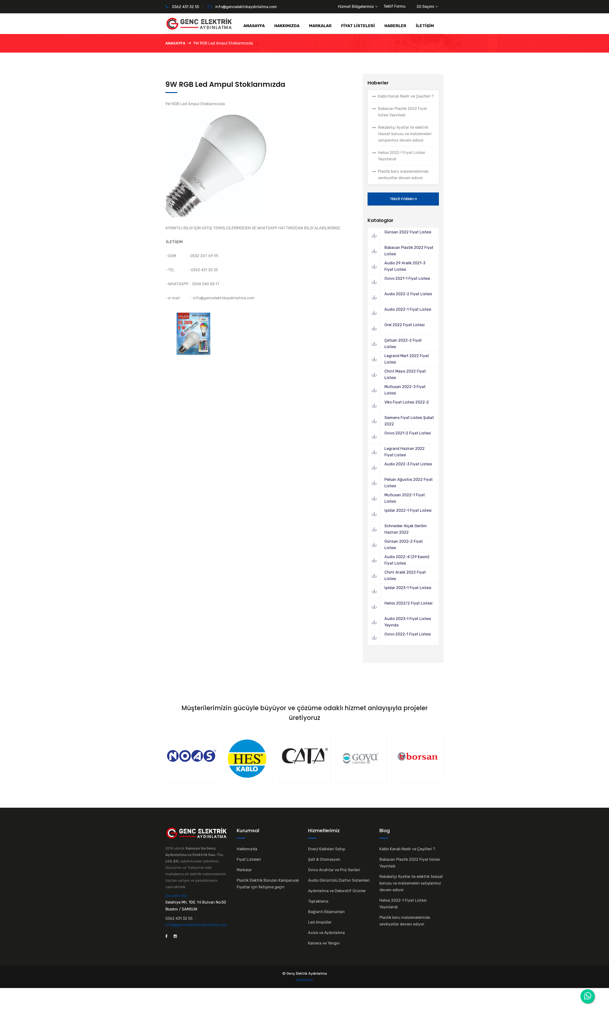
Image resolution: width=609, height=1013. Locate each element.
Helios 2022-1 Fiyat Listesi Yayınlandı (401, 155)
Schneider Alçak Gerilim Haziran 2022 (405, 529)
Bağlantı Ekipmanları (326, 912)
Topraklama (318, 901)
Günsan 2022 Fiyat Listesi (407, 232)
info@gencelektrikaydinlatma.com (246, 7)
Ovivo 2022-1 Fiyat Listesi (407, 634)
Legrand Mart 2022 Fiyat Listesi (406, 359)
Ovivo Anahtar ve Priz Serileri (334, 870)
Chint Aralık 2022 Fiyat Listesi (405, 575)
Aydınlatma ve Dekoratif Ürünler (337, 891)
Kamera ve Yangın (324, 943)
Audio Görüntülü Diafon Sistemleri (339, 880)
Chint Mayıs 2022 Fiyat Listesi (405, 374)
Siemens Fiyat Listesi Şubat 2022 (409, 420)
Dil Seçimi (425, 6)
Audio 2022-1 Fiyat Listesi (407, 309)
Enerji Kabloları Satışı (326, 849)
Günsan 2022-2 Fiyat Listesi (403, 544)
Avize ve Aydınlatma (326, 932)
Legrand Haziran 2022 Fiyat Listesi (404, 451)
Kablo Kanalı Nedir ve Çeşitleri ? (406, 96)
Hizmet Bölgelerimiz (356, 6)
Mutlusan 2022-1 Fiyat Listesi (404, 498)
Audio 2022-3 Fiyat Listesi (408, 464)
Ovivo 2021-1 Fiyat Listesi (407, 278)
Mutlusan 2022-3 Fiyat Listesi (405, 389)
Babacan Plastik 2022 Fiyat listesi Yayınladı (402, 111)
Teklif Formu (394, 6)
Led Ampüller (320, 922)
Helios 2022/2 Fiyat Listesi (408, 603)
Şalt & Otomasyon (324, 859)
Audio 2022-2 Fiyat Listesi (408, 294)
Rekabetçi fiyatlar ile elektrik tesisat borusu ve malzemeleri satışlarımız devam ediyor (405, 134)
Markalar (244, 870)
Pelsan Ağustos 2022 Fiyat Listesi (408, 482)
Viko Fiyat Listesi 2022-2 (406, 402)
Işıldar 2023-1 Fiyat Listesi (407, 587)
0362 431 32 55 (185, 7)
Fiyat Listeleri (249, 859)
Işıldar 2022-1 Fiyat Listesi (408, 510)
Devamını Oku (176, 896)
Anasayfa (175, 43)
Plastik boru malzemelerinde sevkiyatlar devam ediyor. (403, 174)
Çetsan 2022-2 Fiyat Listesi (403, 343)
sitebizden (304, 980)
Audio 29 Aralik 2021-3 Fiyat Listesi (404, 266)
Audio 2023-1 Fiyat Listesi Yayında (407, 621)
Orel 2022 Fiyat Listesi (404, 325)
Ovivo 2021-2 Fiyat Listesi (407, 433)
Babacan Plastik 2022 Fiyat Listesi (408, 250)
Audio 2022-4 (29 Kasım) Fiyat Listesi (406, 560)
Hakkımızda (247, 849)
